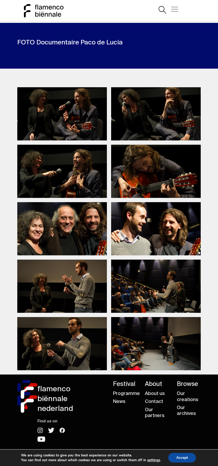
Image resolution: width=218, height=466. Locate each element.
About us (155, 393)
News (119, 401)
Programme (126, 393)
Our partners (155, 412)
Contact (154, 401)
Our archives (186, 410)
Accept (182, 457)
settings (153, 460)
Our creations (187, 396)
